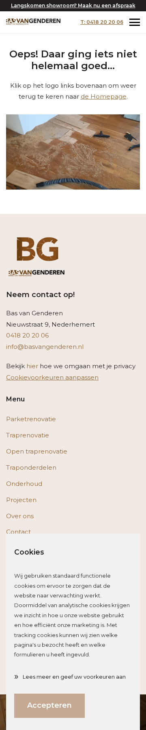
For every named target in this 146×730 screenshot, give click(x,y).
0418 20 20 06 (27, 335)
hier (32, 366)
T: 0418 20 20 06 (101, 22)
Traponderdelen (31, 467)
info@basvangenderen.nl (45, 346)
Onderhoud (24, 483)
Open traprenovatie (36, 451)
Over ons (20, 516)
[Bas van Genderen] (33, 21)
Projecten (21, 500)
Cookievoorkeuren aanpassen (52, 377)
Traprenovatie (27, 435)
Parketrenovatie (31, 419)
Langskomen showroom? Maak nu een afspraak (73, 5)
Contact (18, 532)
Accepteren (49, 705)
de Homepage (104, 96)
